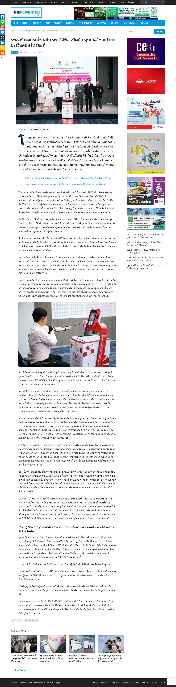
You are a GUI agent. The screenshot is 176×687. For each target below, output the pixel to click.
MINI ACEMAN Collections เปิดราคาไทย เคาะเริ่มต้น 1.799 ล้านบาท (145, 259)
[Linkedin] (2, 42)
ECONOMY (36, 23)
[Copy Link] (2, 47)
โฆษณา (131, 2)
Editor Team (25, 52)
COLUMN (115, 23)
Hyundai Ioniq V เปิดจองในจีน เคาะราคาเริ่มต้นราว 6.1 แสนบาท (145, 266)
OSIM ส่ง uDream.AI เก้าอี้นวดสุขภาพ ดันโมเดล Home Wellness (24, 658)
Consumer (88, 2)
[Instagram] (2, 27)
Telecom (75, 2)
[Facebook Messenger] (2, 32)
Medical (21, 30)
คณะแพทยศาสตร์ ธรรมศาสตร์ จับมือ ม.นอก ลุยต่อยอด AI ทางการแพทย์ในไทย (67, 184)
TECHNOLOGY (85, 23)
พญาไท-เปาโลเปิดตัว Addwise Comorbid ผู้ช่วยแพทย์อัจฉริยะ (81, 658)
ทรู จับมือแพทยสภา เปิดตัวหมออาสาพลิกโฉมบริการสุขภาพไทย (51, 658)
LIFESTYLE (101, 23)
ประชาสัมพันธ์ (130, 23)
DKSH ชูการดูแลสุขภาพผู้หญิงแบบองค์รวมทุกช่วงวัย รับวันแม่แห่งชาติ (110, 658)
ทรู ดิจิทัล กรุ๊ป (16, 620)
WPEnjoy (56, 682)
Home (13, 30)
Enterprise (114, 682)
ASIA (122, 2)
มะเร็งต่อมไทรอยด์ (31, 620)
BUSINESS (70, 23)
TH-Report (26, 2)
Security (64, 2)
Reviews (112, 2)
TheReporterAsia (24, 682)
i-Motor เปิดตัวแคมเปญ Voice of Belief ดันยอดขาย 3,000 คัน (144, 243)
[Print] (2, 52)
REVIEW (57, 23)
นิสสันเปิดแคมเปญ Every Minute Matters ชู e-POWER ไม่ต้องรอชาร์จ (146, 236)
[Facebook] (2, 16)
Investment (39, 2)
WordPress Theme (41, 682)
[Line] (2, 22)
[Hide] (1, 58)
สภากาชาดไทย (65, 391)
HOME (15, 2)
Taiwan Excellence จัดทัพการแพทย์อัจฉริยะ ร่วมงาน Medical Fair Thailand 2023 (68, 178)
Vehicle (100, 2)
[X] (2, 37)
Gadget (53, 2)
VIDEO (25, 23)
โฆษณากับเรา (144, 23)
